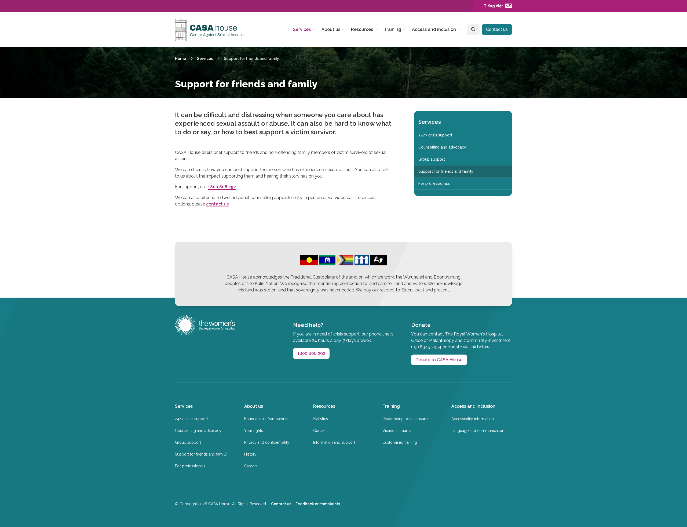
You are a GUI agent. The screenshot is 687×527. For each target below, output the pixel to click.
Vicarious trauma (396, 430)
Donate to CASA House (439, 359)
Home (180, 58)
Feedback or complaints (317, 504)
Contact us (497, 29)
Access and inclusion (434, 29)
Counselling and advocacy (442, 147)
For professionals (434, 183)
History (250, 454)
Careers (251, 466)
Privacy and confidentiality (266, 442)
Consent (320, 430)
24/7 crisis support (435, 135)
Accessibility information (472, 419)
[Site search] (473, 29)
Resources (362, 29)
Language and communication (477, 430)
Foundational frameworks (266, 419)
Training (392, 29)
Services (302, 29)
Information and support (334, 442)
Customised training (399, 442)
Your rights (253, 430)
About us (330, 29)
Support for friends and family (445, 171)
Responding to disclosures (405, 419)
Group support (431, 159)
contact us (217, 204)
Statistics (320, 419)
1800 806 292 (222, 186)
